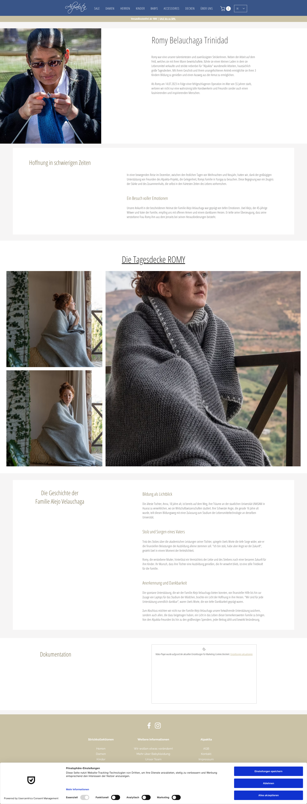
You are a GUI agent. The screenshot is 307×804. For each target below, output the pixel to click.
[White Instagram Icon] (158, 726)
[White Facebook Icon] (149, 726)
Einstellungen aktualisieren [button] (241, 654)
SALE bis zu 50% (168, 18)
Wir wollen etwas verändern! (153, 748)
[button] (207, 8)
